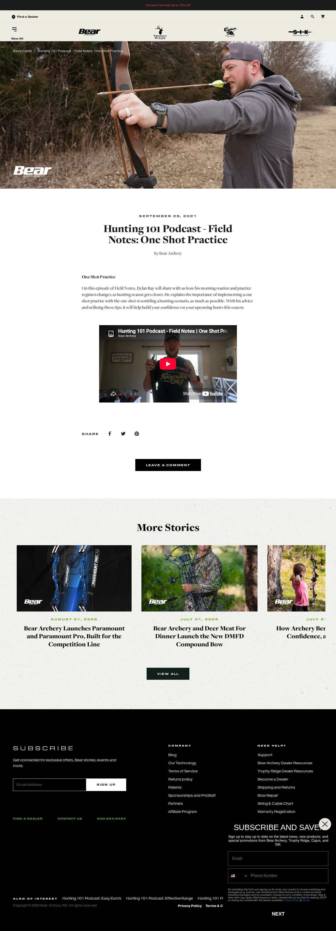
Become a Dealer (273, 779)
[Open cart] (323, 16)
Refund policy (180, 779)
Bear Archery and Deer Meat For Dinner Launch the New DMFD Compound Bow (199, 636)
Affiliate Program (182, 812)
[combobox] (238, 876)
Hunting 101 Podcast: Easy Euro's (91, 898)
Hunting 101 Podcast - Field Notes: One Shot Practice (80, 51)
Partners (175, 804)
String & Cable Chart (275, 804)
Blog (172, 755)
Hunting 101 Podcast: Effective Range (159, 898)
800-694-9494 (111, 818)
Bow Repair (268, 795)
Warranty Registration (276, 812)
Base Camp (22, 51)
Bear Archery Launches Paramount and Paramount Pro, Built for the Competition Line (74, 636)
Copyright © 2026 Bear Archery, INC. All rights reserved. (55, 905)
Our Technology (182, 763)
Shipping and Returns (276, 787)
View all (168, 674)
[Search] (312, 16)
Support (265, 755)
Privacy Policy (190, 906)
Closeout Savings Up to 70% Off (168, 5)
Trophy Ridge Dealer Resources (285, 771)
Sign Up (106, 784)
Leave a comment (168, 465)
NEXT (278, 914)
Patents (175, 787)
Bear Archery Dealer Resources (285, 763)
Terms (306, 900)
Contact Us (70, 818)
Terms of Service (183, 771)
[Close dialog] (325, 824)
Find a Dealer (28, 818)
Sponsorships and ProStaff (192, 795)
